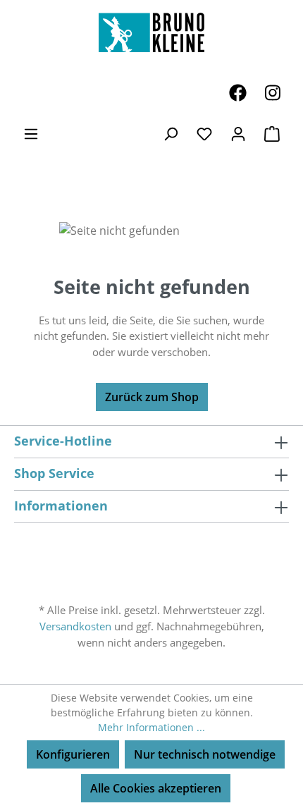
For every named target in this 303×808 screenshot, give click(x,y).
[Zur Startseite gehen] (151, 32)
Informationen (61, 505)
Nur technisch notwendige (205, 754)
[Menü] (31, 133)
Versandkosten (75, 626)
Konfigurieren (73, 754)
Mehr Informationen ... (151, 727)
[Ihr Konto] (238, 133)
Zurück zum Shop (152, 397)
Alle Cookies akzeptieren (155, 788)
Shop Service (54, 473)
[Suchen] (170, 133)
